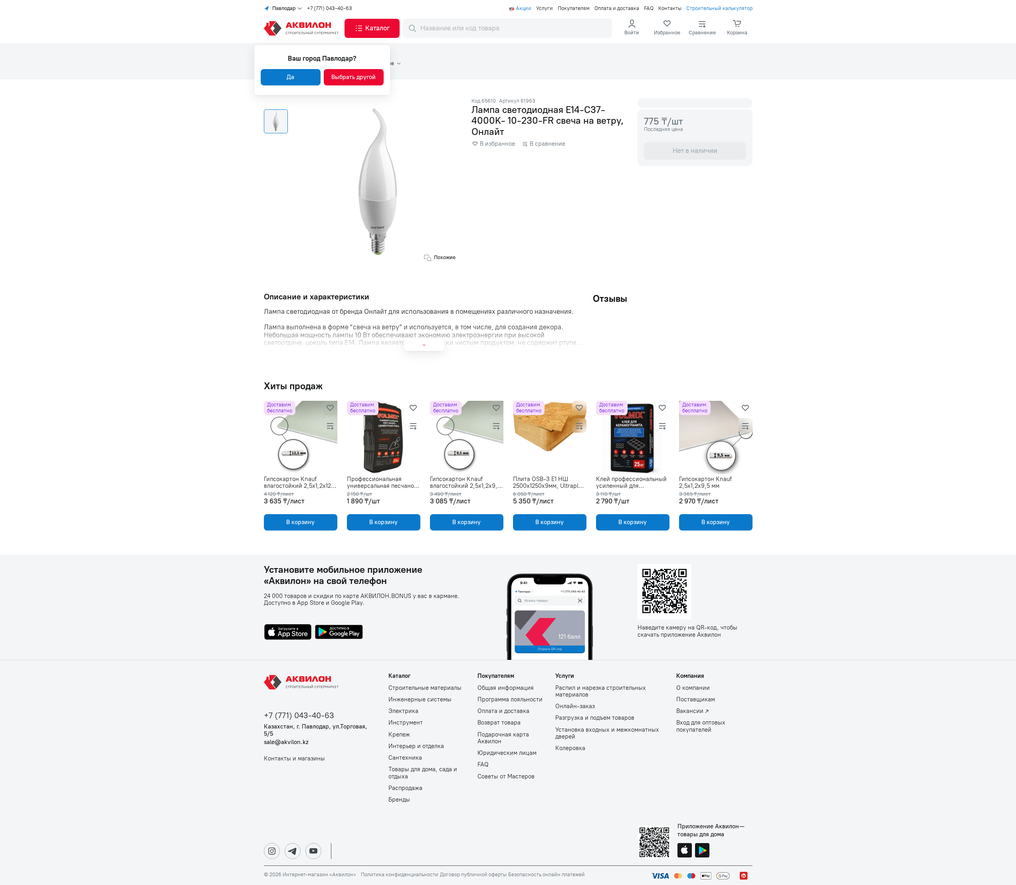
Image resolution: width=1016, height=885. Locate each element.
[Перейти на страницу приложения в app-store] (288, 632)
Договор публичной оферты (473, 874)
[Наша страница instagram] (272, 851)
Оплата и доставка (616, 8)
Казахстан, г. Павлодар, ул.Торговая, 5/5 (315, 730)
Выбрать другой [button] (353, 77)
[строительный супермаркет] (302, 28)
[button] (372, 28)
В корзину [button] (300, 522)
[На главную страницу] (302, 682)
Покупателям (574, 8)
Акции (523, 8)
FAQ (649, 8)
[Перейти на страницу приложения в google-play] (339, 632)
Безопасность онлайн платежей (546, 874)
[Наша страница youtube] (313, 851)
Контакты (669, 8)
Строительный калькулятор (719, 8)
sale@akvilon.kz (286, 742)
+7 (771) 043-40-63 (329, 8)
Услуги (544, 8)
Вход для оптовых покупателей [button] (700, 726)
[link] (667, 28)
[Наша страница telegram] (293, 851)
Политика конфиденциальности (399, 874)
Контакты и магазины (294, 758)
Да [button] (290, 77)
